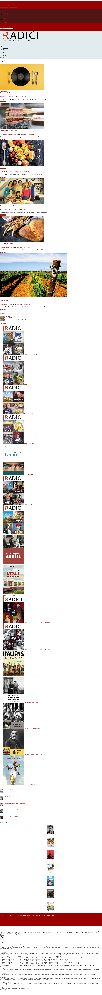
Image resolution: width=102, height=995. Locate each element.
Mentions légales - (14, 915)
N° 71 (22, 304)
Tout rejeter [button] (18, 934)
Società (5, 19)
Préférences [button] (2, 972)
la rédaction (5, 209)
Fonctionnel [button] (2, 966)
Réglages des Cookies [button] (5, 934)
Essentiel (4, 951)
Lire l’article (3, 102)
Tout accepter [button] (13, 934)
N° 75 (23, 247)
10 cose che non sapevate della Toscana (8, 7)
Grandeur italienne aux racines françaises (5, 300)
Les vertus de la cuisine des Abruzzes (8, 130)
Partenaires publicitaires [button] (5, 980)
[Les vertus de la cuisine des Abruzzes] (22, 128)
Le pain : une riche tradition (6, 243)
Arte (4, 17)
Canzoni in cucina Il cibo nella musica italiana (6, 92)
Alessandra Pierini (6, 96)
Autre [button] (1, 986)
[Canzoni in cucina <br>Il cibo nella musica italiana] (22, 89)
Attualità (5, 14)
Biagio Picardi (5, 172)
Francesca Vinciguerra (7, 134)
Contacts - (40, 915)
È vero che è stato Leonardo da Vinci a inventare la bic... (12, 4)
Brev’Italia (5, 12)
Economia (6, 16)
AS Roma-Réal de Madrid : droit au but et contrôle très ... (12, 5)
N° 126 (21, 96)
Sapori (25, 96)
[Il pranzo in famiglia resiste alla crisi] (22, 203)
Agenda (5, 22)
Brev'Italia (24, 209)
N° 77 (28, 209)
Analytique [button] (2, 975)
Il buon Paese (3, 168)
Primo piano (6, 13)
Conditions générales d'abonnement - (28, 915)
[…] (32, 319)
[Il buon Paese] (22, 166)
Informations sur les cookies (51, 915)
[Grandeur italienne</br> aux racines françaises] (33, 297)
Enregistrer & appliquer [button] (5, 989)
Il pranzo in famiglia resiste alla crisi (8, 205)
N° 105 (28, 134)
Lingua (5, 21)
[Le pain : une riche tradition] (22, 241)
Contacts (5, 55)
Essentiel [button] (2, 949)
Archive (23, 134)
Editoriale (5, 9)
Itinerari (5, 11)
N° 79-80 (25, 172)
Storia (4, 18)
